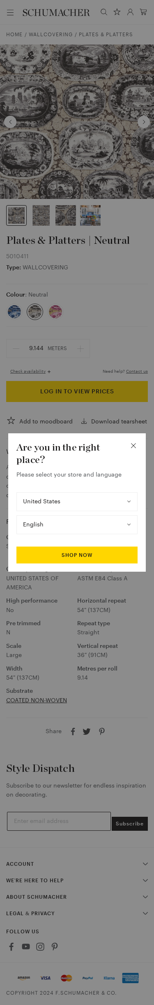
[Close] (133, 446)
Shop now (77, 555)
